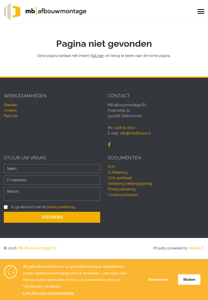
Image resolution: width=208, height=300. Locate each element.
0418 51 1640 (124, 128)
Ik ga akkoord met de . (43, 207)
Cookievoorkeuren (123, 195)
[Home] (45, 11)
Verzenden (52, 217)
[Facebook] (109, 144)
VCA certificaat (120, 178)
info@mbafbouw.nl (135, 133)
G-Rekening (117, 172)
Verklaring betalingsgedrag (130, 184)
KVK (111, 167)
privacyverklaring (61, 207)
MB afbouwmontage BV (37, 248)
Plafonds (11, 116)
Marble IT (196, 248)
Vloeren (10, 110)
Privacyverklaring (121, 189)
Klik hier (97, 56)
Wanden (11, 105)
